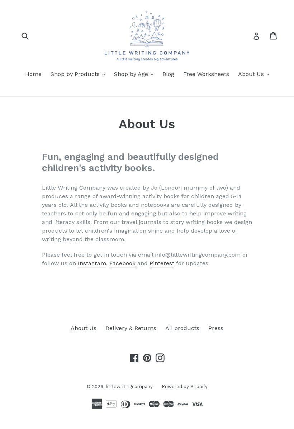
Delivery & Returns (130, 328)
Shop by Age (135, 73)
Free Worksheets (206, 74)
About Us (255, 73)
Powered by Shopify (185, 386)
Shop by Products (80, 73)
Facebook (123, 263)
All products (182, 328)
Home (33, 74)
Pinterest (162, 263)
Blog (168, 74)
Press (215, 328)
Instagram (92, 263)
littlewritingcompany (129, 386)
